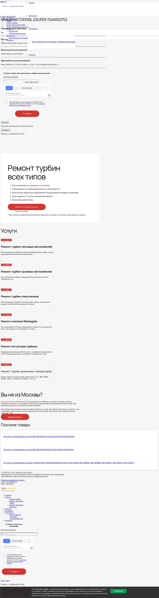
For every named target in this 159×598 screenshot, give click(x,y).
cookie (45, 589)
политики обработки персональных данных (27, 104)
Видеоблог (9, 511)
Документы (9, 513)
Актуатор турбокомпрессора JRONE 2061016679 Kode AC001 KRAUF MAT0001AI (38, 449)
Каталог (8, 509)
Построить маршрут (9, 19)
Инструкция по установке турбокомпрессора (16, 517)
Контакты (8, 520)
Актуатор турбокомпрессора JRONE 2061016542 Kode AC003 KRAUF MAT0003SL (39, 436)
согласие (27, 102)
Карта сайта (5, 581)
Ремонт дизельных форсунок (16, 506)
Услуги (7, 497)
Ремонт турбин (15, 499)
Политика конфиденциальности (13, 480)
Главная (8, 495)
